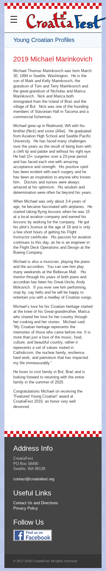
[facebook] (32, 544)
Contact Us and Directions (35, 503)
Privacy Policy (25, 508)
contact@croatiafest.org (33, 479)
